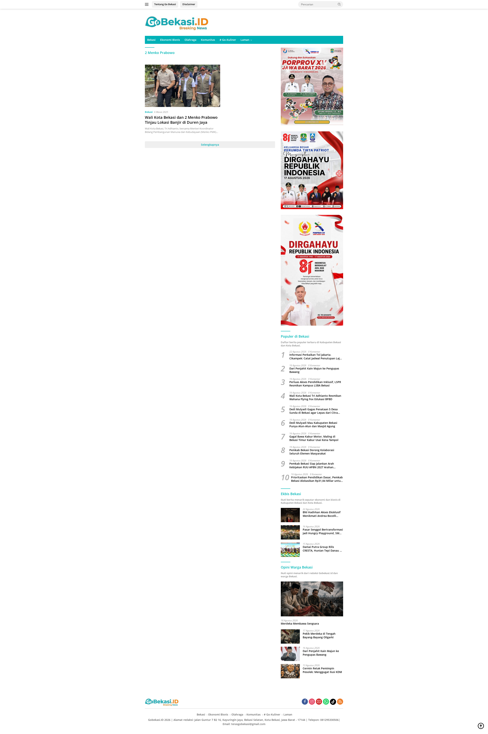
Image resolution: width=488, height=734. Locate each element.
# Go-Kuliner (228, 40)
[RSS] (340, 702)
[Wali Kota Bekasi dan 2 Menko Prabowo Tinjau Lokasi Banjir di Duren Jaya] (182, 86)
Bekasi (151, 40)
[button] (339, 4)
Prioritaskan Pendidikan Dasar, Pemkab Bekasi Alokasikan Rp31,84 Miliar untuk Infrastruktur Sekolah (317, 479)
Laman (245, 40)
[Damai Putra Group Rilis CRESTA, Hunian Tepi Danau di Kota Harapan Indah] (290, 550)
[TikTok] (333, 702)
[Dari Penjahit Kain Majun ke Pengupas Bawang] (290, 654)
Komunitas (208, 40)
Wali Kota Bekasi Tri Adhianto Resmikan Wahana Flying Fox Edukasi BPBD (315, 397)
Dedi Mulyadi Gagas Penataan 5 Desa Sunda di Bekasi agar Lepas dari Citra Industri (313, 411)
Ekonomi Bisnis (170, 40)
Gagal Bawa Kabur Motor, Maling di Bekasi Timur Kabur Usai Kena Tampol (313, 438)
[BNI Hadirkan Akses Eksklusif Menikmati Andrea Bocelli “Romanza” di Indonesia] (290, 515)
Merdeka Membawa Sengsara (300, 623)
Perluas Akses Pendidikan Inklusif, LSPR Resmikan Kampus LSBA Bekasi (315, 383)
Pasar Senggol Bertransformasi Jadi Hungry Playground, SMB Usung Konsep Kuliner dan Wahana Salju (323, 531)
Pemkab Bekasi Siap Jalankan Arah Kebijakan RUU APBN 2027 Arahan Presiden (311, 465)
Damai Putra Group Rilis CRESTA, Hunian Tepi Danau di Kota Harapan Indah (322, 548)
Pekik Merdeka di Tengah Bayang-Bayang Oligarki (319, 635)
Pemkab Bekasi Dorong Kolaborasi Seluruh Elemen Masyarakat (311, 451)
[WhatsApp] (326, 702)
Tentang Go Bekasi (165, 4)
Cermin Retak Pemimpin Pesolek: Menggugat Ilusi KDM (322, 670)
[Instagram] (312, 702)
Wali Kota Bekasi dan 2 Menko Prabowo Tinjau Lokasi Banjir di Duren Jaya (181, 120)
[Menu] (147, 4)
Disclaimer (188, 4)
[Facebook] (305, 702)
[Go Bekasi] (177, 22)
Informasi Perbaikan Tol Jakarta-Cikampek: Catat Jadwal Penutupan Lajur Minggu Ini (316, 356)
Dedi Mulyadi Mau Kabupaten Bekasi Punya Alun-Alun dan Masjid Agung (313, 424)
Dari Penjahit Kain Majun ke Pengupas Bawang (314, 370)
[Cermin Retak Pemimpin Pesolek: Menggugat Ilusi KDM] (290, 671)
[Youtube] (319, 702)
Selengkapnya (210, 144)
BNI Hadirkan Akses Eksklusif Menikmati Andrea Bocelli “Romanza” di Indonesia (321, 514)
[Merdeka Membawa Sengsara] (312, 599)
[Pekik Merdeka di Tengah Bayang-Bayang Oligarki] (290, 636)
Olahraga (190, 40)
